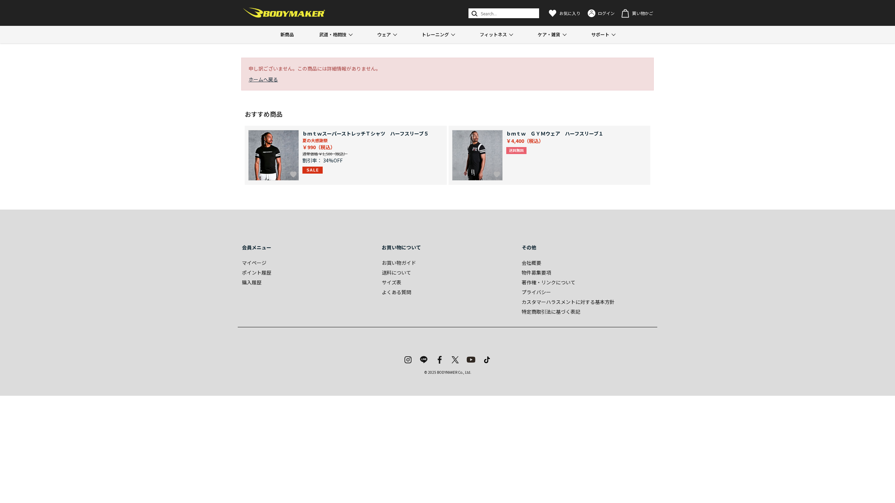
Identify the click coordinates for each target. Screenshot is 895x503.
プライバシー (536, 292)
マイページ (254, 262)
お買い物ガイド (399, 262)
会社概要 (531, 262)
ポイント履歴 (256, 272)
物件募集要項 (536, 272)
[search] (473, 13)
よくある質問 (396, 292)
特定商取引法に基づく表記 (551, 311)
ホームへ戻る (263, 79)
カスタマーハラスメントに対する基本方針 (568, 301)
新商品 (287, 34)
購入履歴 (252, 282)
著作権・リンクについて (548, 282)
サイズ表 (391, 282)
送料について (396, 272)
